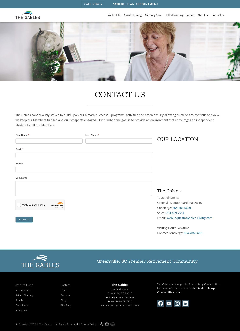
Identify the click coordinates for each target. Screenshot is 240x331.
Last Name (92, 135)
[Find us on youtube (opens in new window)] (169, 303)
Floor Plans (22, 305)
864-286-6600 (182, 208)
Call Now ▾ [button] (93, 4)
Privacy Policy (88, 324)
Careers (65, 295)
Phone (19, 163)
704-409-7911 (175, 213)
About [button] (201, 15)
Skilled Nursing (174, 15)
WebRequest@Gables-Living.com (189, 218)
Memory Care (153, 15)
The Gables (45, 324)
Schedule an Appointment (135, 4)
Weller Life (114, 15)
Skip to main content (222, 27)
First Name (22, 135)
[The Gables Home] (28, 15)
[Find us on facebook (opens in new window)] (160, 303)
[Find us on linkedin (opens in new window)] (185, 303)
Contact (65, 284)
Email (19, 149)
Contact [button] (216, 15)
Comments (21, 177)
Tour (63, 290)
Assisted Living (133, 15)
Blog (63, 300)
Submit (24, 219)
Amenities (21, 310)
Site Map (66, 305)
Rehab (190, 15)
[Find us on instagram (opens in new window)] (177, 303)
